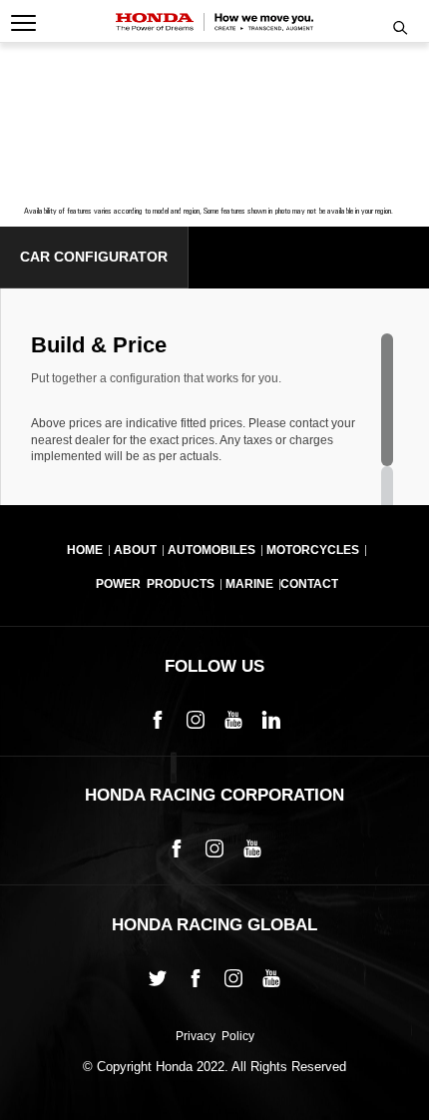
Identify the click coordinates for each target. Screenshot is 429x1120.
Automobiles (211, 550)
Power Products (155, 584)
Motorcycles (312, 550)
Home (85, 550)
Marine (249, 584)
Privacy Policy (215, 1037)
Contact (309, 584)
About (135, 550)
